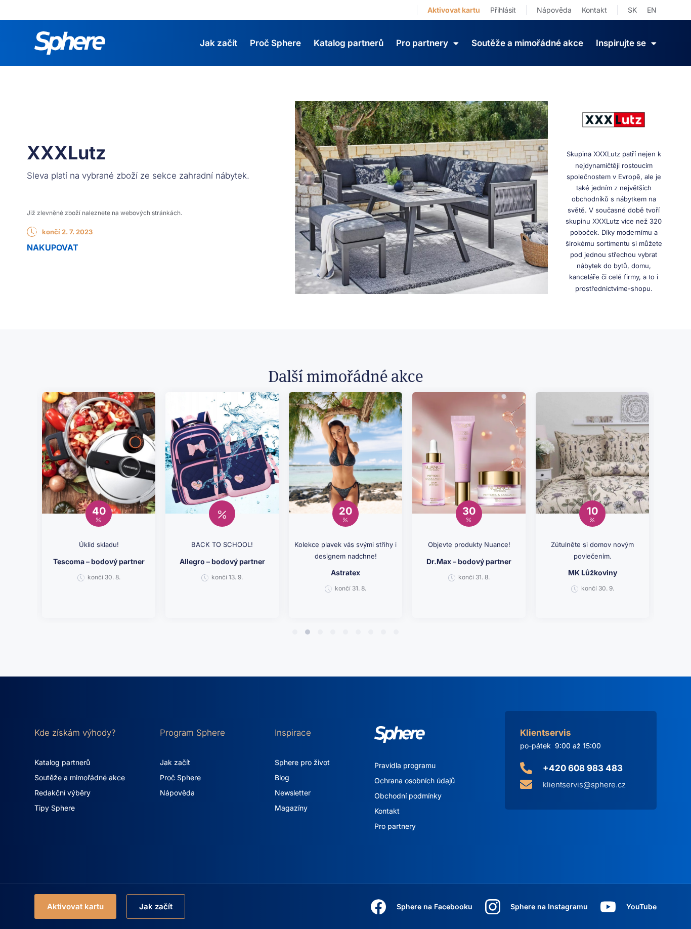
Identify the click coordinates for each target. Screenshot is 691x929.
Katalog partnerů (348, 43)
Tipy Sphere (54, 808)
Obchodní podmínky (408, 795)
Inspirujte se (621, 43)
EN (652, 10)
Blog (282, 777)
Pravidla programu (405, 765)
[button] (294, 632)
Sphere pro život (302, 762)
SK (632, 10)
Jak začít (218, 43)
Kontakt (594, 10)
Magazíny (291, 808)
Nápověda (554, 10)
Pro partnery (395, 826)
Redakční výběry (62, 792)
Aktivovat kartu (453, 10)
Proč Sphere (275, 43)
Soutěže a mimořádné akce (527, 43)
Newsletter (293, 792)
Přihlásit (503, 10)
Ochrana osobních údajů (414, 780)
